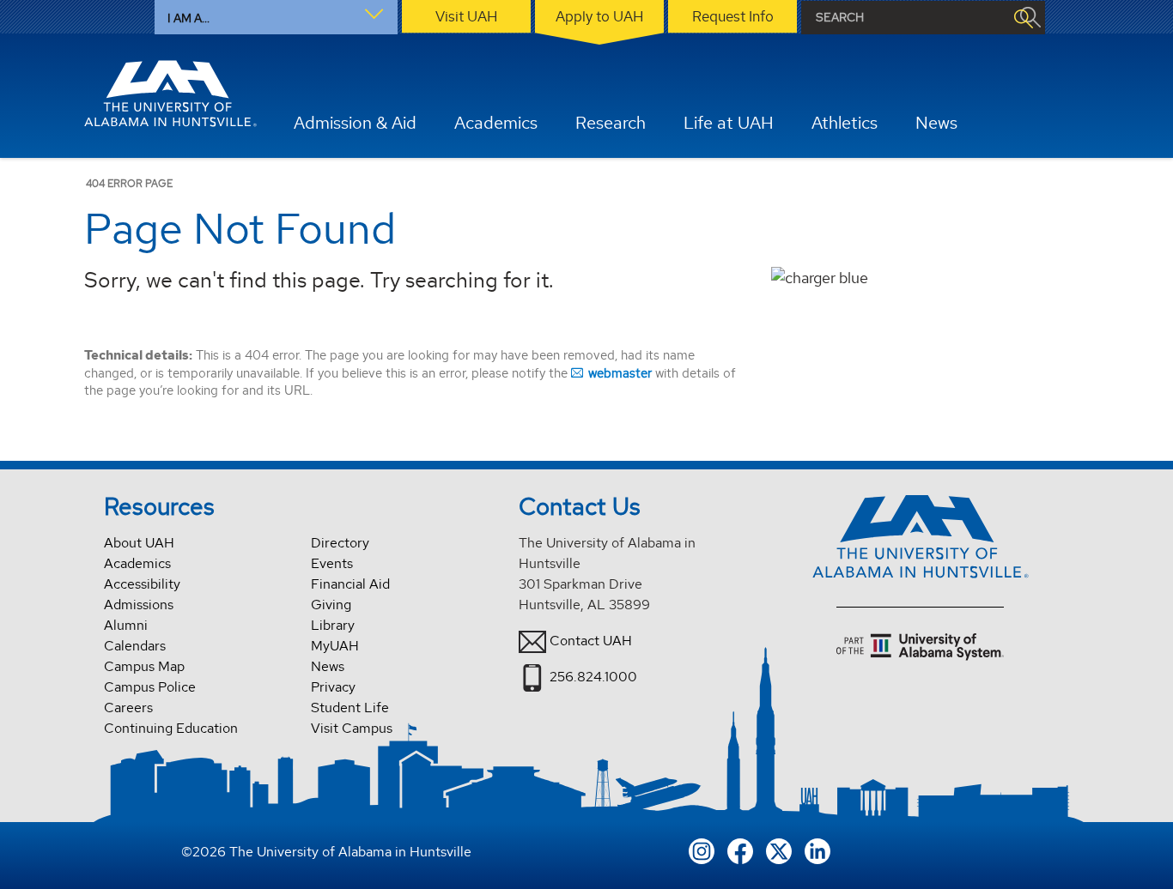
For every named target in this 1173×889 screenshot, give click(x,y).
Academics (137, 563)
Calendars (135, 646)
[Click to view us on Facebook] (740, 849)
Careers (128, 707)
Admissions (138, 605)
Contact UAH (591, 641)
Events (332, 563)
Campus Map (144, 666)
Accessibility (142, 584)
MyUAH (335, 646)
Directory (340, 543)
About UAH (139, 543)
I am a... (188, 18)
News (327, 666)
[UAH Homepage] (171, 93)
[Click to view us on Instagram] (701, 849)
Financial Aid (350, 584)
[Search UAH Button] (1023, 18)
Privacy (333, 687)
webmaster (620, 373)
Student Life (350, 707)
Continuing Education (171, 728)
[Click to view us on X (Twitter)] (779, 849)
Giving (331, 605)
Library (333, 625)
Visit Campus (351, 728)
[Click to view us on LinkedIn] (817, 849)
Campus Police (150, 687)
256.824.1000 (593, 677)
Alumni (126, 625)
